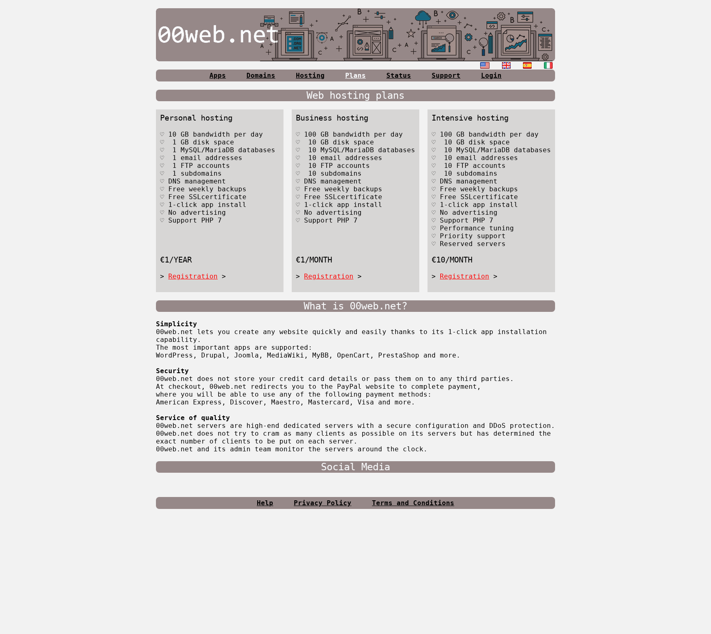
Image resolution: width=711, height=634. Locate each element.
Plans (355, 75)
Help (265, 503)
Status (398, 75)
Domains (260, 75)
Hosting (310, 75)
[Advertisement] (355, 574)
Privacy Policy (322, 503)
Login (491, 75)
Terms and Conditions (413, 503)
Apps (217, 75)
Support (446, 75)
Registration (193, 276)
